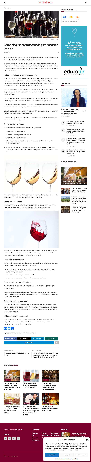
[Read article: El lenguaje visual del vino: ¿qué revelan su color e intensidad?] (31, 376)
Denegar (66, 455)
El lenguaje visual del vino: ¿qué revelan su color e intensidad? (30, 385)
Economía (35, 438)
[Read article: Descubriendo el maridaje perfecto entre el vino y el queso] (50, 399)
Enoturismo (35, 440)
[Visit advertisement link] (74, 52)
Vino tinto (32, 333)
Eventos (44, 433)
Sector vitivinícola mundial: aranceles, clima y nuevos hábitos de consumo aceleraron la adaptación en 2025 (79, 200)
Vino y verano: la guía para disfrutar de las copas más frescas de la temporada (76, 131)
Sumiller (10, 8)
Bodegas (35, 433)
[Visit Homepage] (45, 2)
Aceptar (52, 455)
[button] (87, 440)
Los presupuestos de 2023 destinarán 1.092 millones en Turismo (69, 111)
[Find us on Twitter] (9, 438)
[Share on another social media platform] (57, 342)
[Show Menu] (4, 2)
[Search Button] (86, 2)
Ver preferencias (81, 455)
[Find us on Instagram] (14, 438)
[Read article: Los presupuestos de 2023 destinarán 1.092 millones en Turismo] (74, 97)
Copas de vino (14, 333)
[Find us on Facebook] (5, 438)
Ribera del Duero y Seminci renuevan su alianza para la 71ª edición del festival (79, 190)
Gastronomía (46, 435)
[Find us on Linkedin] (18, 438)
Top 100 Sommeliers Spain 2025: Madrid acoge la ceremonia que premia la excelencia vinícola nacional (31, 411)
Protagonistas (55, 435)
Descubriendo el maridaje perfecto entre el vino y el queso (50, 409)
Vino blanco (23, 333)
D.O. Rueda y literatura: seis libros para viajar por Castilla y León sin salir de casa (76, 151)
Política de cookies (60, 458)
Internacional (55, 433)
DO (33, 435)
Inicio (5, 8)
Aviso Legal (68, 458)
